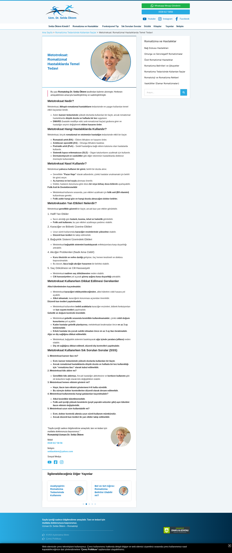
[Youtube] (50, 462)
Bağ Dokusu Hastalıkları (156, 48)
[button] (83, 504)
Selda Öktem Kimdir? (59, 26)
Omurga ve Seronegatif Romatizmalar (163, 54)
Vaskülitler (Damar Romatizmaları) (161, 83)
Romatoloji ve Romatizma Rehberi (161, 77)
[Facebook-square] (56, 462)
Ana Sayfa (47, 32)
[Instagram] (62, 462)
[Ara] (183, 92)
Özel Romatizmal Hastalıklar (158, 59)
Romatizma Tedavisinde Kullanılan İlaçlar (75, 32)
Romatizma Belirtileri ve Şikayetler (161, 65)
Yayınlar (170, 26)
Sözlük (147, 26)
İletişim (180, 26)
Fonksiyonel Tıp (110, 26)
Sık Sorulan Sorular (131, 26)
